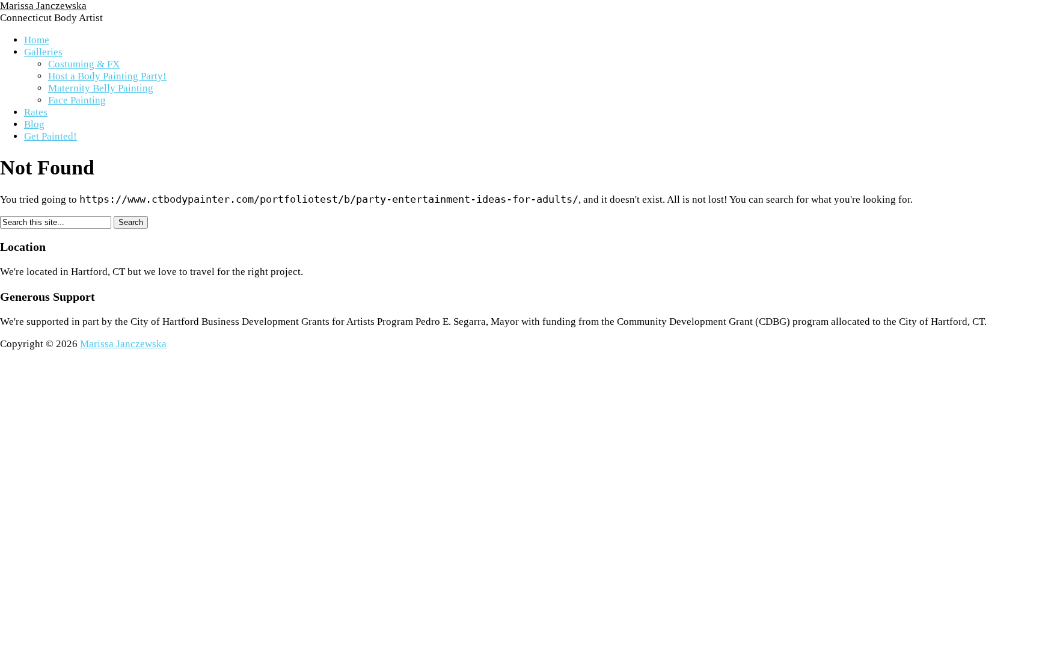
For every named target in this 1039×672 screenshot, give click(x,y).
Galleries (43, 52)
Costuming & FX (84, 64)
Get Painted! (50, 136)
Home (36, 40)
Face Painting (77, 100)
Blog (34, 124)
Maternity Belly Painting (100, 88)
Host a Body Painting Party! (107, 76)
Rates (36, 112)
